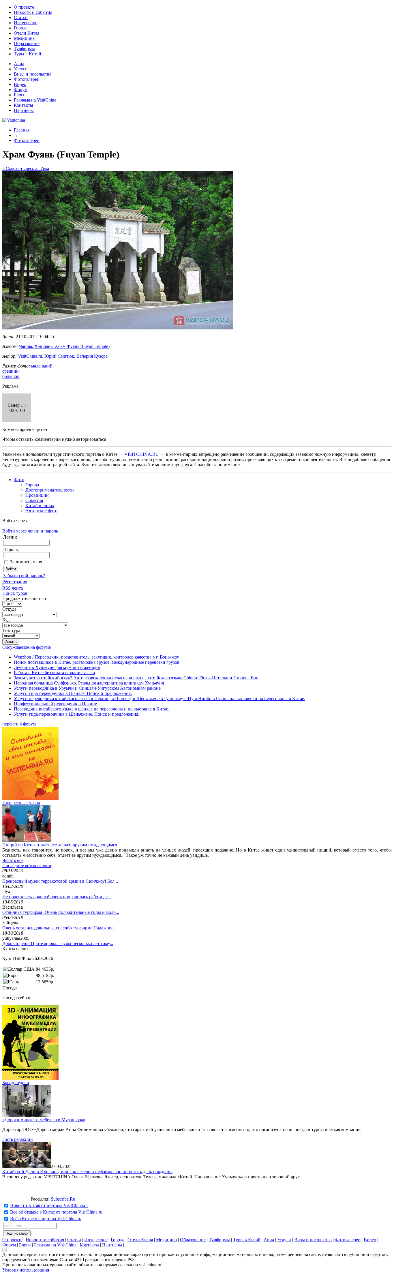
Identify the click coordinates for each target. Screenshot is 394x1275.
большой (11, 376)
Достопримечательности (49, 489)
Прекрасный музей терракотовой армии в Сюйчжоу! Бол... (60, 881)
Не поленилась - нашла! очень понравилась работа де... (56, 896)
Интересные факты (21, 802)
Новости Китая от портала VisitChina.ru (49, 1205)
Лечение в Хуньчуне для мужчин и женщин (57, 667)
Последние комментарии (26, 865)
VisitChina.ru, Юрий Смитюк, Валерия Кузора (63, 356)
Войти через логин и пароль (30, 530)
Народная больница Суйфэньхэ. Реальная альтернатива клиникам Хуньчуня (89, 682)
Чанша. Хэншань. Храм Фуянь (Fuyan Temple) (64, 346)
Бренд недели (15, 1082)
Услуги (21, 68)
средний (10, 371)
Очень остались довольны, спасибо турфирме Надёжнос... (59, 927)
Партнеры (24, 110)
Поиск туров (14, 593)
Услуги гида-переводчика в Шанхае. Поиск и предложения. (73, 693)
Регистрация (14, 581)
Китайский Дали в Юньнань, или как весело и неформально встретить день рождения (87, 1171)
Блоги (20, 94)
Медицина (24, 38)
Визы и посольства (32, 74)
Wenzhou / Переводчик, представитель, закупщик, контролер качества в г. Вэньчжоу (96, 657)
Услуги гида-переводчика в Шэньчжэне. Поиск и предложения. (76, 714)
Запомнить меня (26, 561)
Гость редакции (17, 1139)
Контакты (23, 105)
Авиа (19, 63)
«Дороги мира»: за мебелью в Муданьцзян (43, 1119)
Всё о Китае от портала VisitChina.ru (45, 1218)
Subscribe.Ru (63, 1199)
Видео (20, 84)
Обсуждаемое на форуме (26, 647)
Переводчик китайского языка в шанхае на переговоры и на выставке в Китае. (91, 708)
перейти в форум (19, 723)
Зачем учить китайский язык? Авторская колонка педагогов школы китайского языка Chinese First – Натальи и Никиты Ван (136, 677)
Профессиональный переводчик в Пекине (55, 703)
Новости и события (33, 12)
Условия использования (25, 1270)
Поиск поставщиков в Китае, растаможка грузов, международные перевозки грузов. (97, 662)
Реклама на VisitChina (35, 99)
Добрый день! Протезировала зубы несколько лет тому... (57, 943)
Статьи (21, 17)
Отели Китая (26, 33)
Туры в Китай (27, 53)
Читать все (12, 860)
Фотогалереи (27, 79)
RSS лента (12, 588)
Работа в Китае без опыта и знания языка (54, 672)
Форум (20, 89)
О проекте (24, 7)
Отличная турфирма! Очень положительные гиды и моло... (60, 912)
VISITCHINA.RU (141, 454)
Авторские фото (41, 510)
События (34, 500)
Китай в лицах (39, 505)
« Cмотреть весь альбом (25, 168)
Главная (21, 129)
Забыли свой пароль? (24, 575)
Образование (27, 43)
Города (20, 27)
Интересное (25, 22)
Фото (19, 479)
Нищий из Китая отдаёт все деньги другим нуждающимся (59, 844)
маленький (41, 365)
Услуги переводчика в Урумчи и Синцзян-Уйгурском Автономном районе (87, 688)
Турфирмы (24, 48)
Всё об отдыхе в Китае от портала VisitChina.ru (56, 1212)
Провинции (37, 495)
